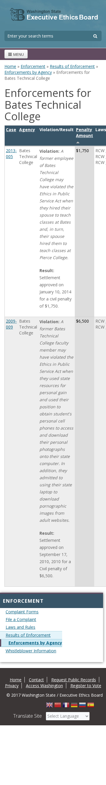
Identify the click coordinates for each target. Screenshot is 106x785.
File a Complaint (21, 619)
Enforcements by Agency (28, 72)
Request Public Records (73, 679)
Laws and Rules (20, 627)
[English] (49, 706)
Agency (27, 129)
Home (10, 66)
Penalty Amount (84, 132)
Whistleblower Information (31, 651)
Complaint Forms (22, 612)
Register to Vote (85, 685)
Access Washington (44, 685)
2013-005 (11, 153)
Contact (36, 679)
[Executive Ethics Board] (54, 15)
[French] (65, 706)
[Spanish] (90, 706)
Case (11, 129)
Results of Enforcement (72, 66)
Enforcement (33, 66)
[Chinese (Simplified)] (57, 706)
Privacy (12, 685)
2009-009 (11, 324)
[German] (74, 706)
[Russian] (82, 706)
